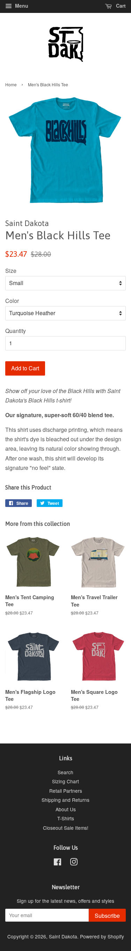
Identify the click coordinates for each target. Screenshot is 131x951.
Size (10, 271)
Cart (120, 5)
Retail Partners (65, 790)
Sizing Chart (65, 781)
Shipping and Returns (65, 799)
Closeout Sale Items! (65, 827)
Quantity (15, 331)
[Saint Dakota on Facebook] (57, 862)
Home (11, 84)
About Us (66, 809)
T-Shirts (65, 818)
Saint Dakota (63, 936)
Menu (21, 5)
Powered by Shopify (102, 936)
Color (12, 301)
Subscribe (107, 916)
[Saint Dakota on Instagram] (74, 862)
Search (65, 772)
